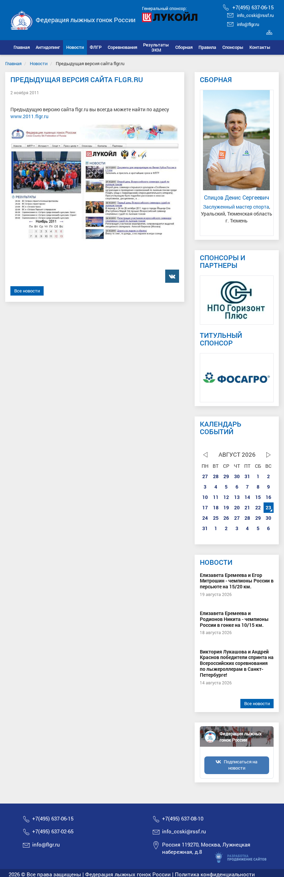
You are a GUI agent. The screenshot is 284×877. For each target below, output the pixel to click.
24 (205, 518)
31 (247, 476)
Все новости (27, 291)
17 (205, 507)
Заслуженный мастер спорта (236, 206)
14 (247, 497)
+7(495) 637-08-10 (182, 818)
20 (237, 507)
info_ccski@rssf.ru (255, 15)
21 (247, 507)
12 (226, 497)
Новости (38, 63)
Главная (13, 63)
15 (258, 497)
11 (216, 497)
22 (258, 507)
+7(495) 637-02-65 (52, 831)
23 (268, 507)
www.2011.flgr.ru (29, 116)
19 (226, 507)
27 (205, 476)
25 (216, 518)
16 (268, 497)
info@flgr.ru (248, 24)
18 (216, 507)
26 (226, 518)
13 (237, 497)
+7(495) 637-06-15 (253, 7)
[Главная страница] (21, 19)
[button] (48, 47)
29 (226, 476)
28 (216, 476)
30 (237, 476)
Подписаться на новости (240, 765)
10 (205, 497)
